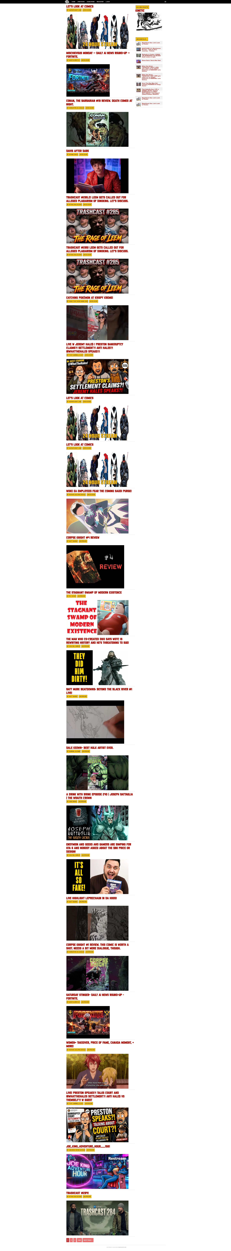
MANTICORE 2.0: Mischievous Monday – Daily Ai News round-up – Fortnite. (151, 50)
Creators (81, 1)
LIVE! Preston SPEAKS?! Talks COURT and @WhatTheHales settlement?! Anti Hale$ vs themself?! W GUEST (95, 1096)
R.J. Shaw (72, 596)
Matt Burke (73, 541)
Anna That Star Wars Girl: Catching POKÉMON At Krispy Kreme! (151, 84)
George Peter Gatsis (77, 1150)
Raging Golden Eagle (77, 494)
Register (100, 1)
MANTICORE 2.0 (74, 60)
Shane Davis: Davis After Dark (151, 60)
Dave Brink (73, 801)
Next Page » (88, 1240)
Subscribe (91, 1)
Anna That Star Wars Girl (78, 301)
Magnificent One (75, 10)
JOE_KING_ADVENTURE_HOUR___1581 (88, 1146)
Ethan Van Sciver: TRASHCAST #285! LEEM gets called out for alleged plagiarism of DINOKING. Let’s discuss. (151, 77)
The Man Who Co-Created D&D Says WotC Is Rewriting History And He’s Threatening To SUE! (97, 641)
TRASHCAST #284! (77, 1193)
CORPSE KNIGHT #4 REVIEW (82, 538)
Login (108, 1)
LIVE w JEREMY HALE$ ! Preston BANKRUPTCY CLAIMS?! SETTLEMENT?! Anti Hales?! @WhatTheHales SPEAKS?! (94, 348)
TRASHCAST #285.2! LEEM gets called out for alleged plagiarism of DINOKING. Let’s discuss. (97, 199)
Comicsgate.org (122, 1247)
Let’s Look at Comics (79, 6)
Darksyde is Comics (76, 108)
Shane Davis (73, 154)
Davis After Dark (77, 151)
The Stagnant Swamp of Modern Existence (94, 593)
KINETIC (139, 11)
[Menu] (165, 1)
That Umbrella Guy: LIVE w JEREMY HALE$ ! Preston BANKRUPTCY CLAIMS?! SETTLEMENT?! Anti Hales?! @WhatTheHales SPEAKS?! (151, 92)
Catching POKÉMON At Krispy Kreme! (89, 298)
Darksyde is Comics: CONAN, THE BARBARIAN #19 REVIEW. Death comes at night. (151, 56)
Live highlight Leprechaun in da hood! (91, 898)
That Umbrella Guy (76, 355)
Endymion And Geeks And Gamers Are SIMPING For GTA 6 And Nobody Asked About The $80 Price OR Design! (98, 848)
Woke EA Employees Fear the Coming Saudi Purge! (99, 491)
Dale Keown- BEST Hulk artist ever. (89, 748)
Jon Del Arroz (74, 646)
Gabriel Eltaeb (74, 751)
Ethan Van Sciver (75, 204)
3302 (79, 1240)
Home (73, 1)
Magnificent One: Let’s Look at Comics (151, 43)
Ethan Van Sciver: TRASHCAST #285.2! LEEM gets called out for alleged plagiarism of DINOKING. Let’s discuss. (151, 68)
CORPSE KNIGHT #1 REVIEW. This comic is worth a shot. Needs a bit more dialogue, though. (97, 946)
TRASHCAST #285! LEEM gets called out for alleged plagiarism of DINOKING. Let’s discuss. (97, 249)
